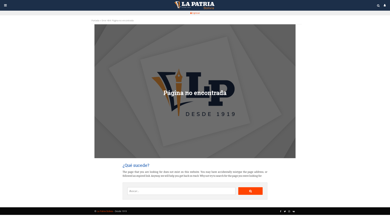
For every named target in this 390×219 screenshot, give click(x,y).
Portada (95, 20)
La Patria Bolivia (105, 211)
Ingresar (196, 13)
